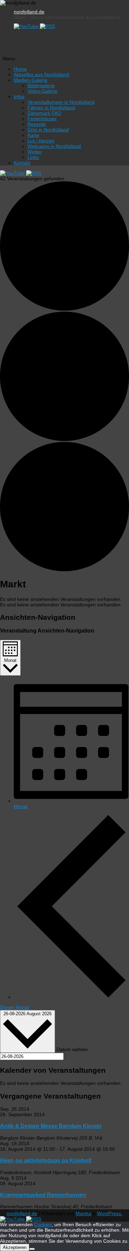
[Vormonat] (71, 997)
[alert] (64, 599)
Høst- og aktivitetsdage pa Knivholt (46, 1160)
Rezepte (37, 124)
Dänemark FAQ (44, 113)
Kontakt (22, 162)
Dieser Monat (14, 1007)
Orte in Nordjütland (48, 129)
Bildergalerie (41, 85)
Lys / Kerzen (41, 140)
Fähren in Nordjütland (51, 107)
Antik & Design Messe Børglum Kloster (51, 1126)
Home (20, 69)
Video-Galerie (42, 91)
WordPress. (109, 1213)
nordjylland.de (29, 11)
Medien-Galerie (30, 80)
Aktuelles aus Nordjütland (41, 74)
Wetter (35, 151)
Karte (33, 135)
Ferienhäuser (42, 118)
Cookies (43, 1224)
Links (33, 157)
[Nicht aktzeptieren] (32, 1249)
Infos (19, 96)
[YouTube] (27, 26)
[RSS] (47, 26)
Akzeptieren (14, 1247)
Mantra (83, 1213)
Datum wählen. (72, 1049)
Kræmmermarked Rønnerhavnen (43, 1195)
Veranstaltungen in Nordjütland (61, 102)
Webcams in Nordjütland (54, 146)
